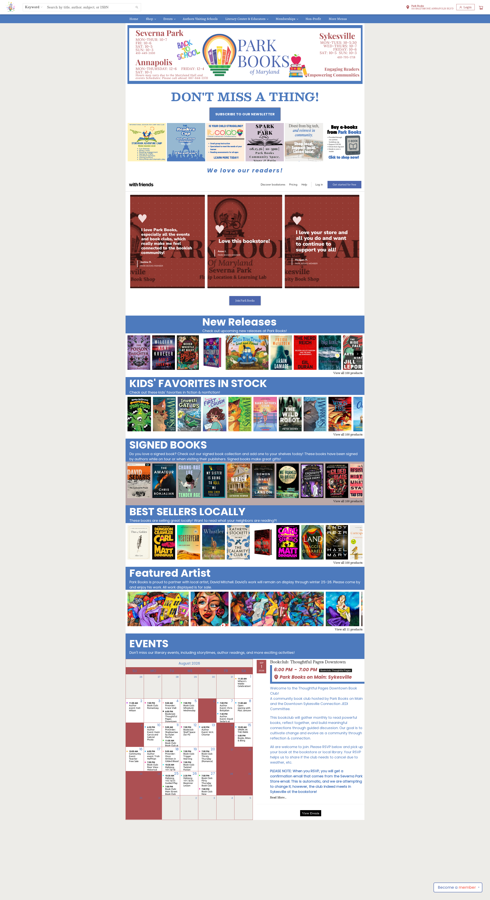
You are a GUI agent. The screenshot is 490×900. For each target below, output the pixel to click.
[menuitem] (134, 18)
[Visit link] (343, 142)
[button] (429, 7)
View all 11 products (349, 629)
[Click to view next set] (132, 354)
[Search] (137, 7)
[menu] (245, 18)
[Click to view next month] (247, 663)
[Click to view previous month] (131, 663)
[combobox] (34, 7)
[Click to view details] (138, 352)
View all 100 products (348, 373)
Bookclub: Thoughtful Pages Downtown (308, 662)
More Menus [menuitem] (338, 18)
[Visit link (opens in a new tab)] (147, 142)
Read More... (278, 797)
